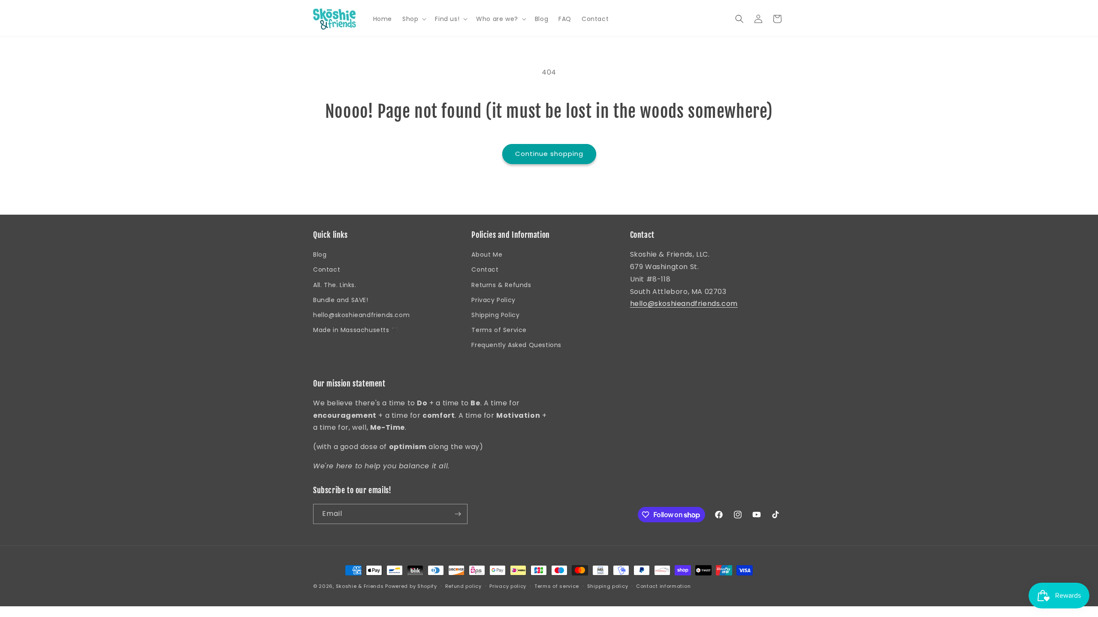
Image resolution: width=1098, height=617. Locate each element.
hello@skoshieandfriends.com (361, 315)
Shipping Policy (495, 315)
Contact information (663, 586)
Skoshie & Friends (360, 586)
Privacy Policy (493, 300)
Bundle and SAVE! (340, 300)
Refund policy (463, 586)
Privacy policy (507, 586)
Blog (319, 254)
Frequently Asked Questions (516, 345)
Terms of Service (499, 330)
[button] (413, 19)
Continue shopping (549, 153)
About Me (486, 254)
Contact (326, 269)
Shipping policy (607, 586)
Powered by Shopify (411, 586)
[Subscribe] (457, 514)
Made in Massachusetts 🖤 (356, 330)
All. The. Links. (334, 285)
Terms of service (556, 586)
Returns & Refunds (501, 285)
